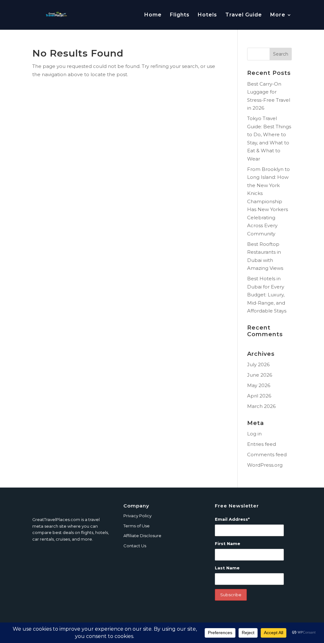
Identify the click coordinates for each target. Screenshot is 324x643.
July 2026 (258, 364)
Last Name (227, 567)
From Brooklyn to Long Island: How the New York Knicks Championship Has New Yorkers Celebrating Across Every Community (268, 201)
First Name (227, 543)
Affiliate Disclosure (142, 535)
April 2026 (259, 396)
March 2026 (261, 406)
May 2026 (258, 385)
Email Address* (232, 519)
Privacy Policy (137, 515)
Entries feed (261, 444)
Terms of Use (136, 525)
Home (153, 15)
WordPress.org (265, 465)
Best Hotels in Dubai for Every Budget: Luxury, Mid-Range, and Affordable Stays (266, 295)
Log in (254, 434)
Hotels (207, 15)
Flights (180, 15)
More (277, 15)
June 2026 (259, 375)
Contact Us (134, 545)
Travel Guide (243, 15)
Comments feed (267, 455)
